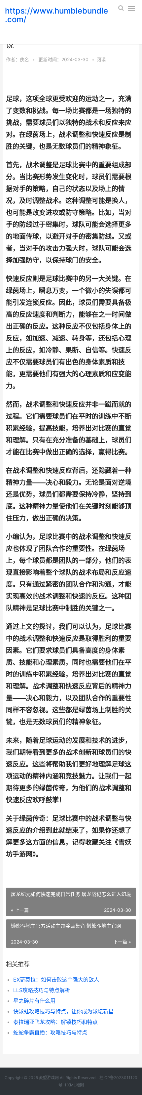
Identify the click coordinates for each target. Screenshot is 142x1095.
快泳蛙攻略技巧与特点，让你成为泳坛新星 (63, 1011)
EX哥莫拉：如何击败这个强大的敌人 (56, 979)
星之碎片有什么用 (34, 1000)
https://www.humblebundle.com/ (56, 15)
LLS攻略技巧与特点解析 (41, 990)
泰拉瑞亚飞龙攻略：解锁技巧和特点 (55, 1022)
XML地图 (75, 1084)
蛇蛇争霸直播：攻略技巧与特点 (50, 1032)
